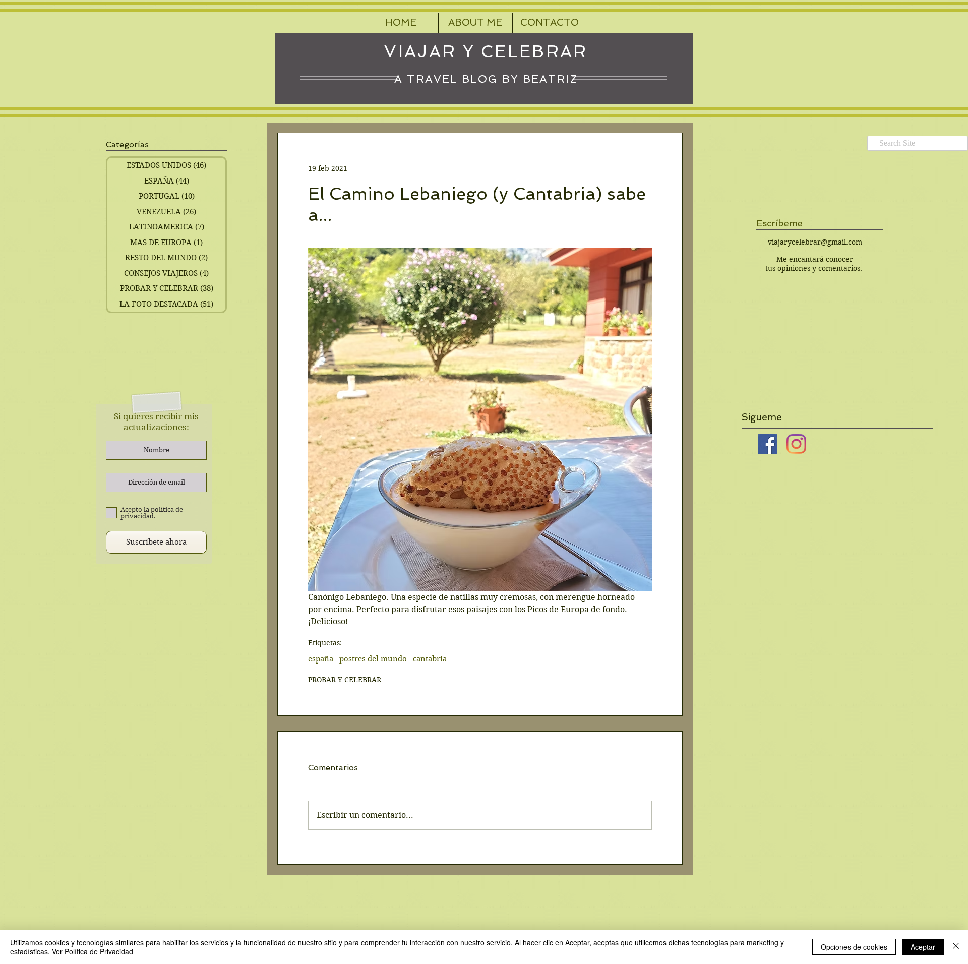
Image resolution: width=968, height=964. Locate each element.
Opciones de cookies (854, 947)
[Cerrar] (956, 947)
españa (320, 659)
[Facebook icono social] (767, 444)
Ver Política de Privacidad (92, 951)
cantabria (430, 659)
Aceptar (923, 947)
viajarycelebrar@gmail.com (815, 242)
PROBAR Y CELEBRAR (344, 679)
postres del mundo (373, 659)
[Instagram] (796, 444)
